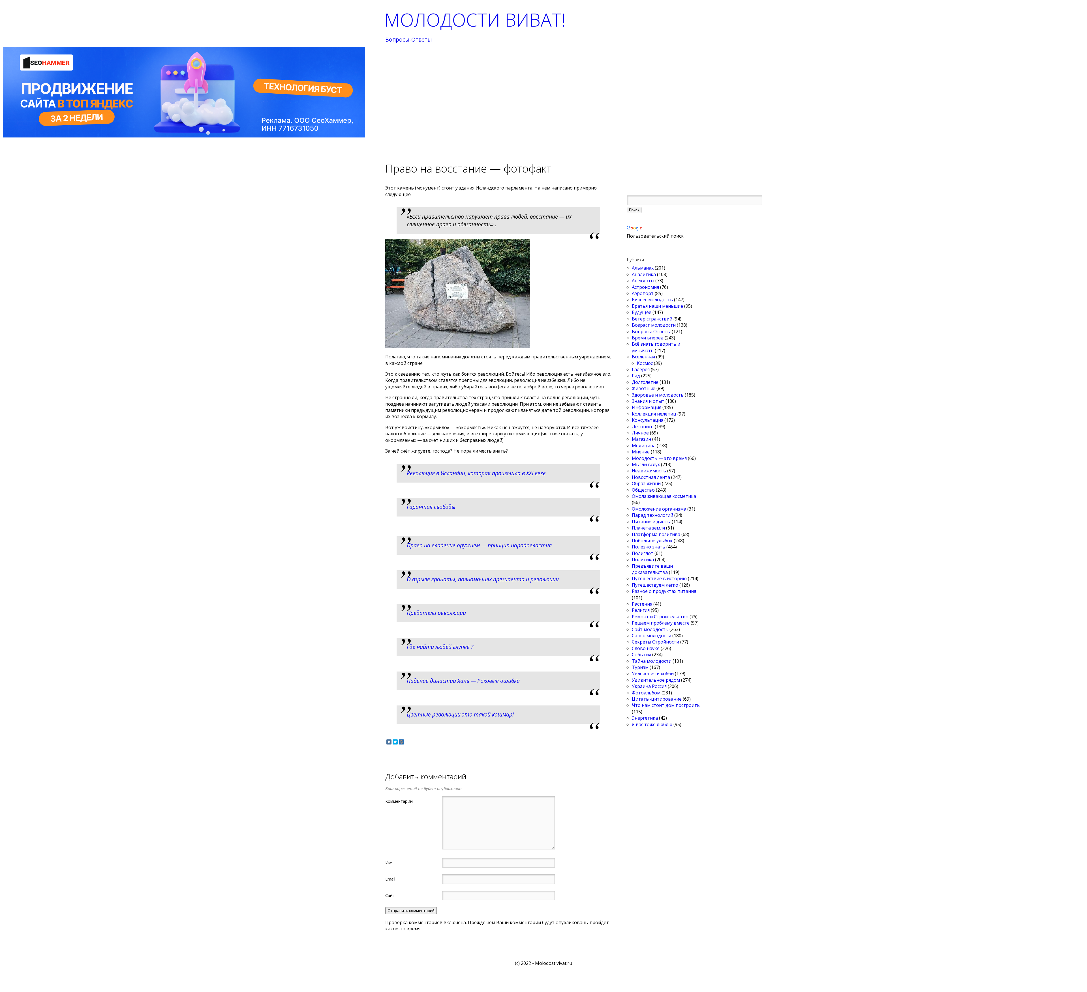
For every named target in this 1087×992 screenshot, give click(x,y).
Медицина (644, 445)
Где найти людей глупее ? (440, 647)
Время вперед (648, 338)
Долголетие (645, 382)
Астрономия (645, 287)
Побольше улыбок (652, 540)
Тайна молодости (651, 661)
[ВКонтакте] (388, 741)
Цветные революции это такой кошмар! (460, 714)
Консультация (647, 420)
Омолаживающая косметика (664, 496)
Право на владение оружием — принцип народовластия (479, 545)
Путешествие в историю (659, 578)
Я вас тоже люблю (652, 724)
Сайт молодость (650, 629)
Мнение (641, 452)
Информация (646, 407)
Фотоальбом (646, 693)
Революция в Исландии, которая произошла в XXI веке (476, 473)
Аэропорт (643, 293)
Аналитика (644, 274)
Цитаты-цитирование (657, 699)
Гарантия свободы (431, 507)
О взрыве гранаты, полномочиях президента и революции (483, 579)
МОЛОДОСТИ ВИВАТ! (475, 19)
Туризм (640, 667)
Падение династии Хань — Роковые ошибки (463, 681)
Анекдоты (643, 280)
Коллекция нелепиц (654, 414)
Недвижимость (649, 471)
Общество (643, 490)
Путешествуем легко (655, 585)
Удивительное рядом (656, 680)
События (641, 654)
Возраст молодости (654, 325)
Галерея (641, 369)
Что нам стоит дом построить (666, 705)
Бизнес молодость (652, 299)
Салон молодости (651, 635)
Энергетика (645, 718)
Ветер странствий (652, 319)
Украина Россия (649, 686)
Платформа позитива (656, 534)
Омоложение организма (659, 509)
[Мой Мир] (401, 741)
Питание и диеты (651, 521)
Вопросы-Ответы (408, 39)
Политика (643, 559)
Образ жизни (646, 483)
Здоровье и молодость (658, 395)
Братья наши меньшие (657, 306)
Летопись (643, 426)
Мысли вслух (646, 464)
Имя (389, 862)
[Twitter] (395, 741)
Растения (642, 604)
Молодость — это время (659, 458)
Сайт (390, 895)
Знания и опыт (648, 401)
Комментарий (399, 801)
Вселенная (643, 357)
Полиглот (642, 553)
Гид (636, 376)
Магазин (641, 439)
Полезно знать (648, 547)
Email (390, 878)
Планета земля (648, 528)
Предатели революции (436, 613)
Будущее (641, 312)
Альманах (643, 268)
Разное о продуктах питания (664, 591)
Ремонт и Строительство (660, 617)
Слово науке (646, 648)
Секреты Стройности (655, 642)
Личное (640, 433)
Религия (641, 610)
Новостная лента (651, 477)
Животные (643, 388)
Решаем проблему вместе (661, 623)
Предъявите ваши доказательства (652, 569)
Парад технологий (652, 515)
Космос (645, 363)
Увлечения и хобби (653, 673)
